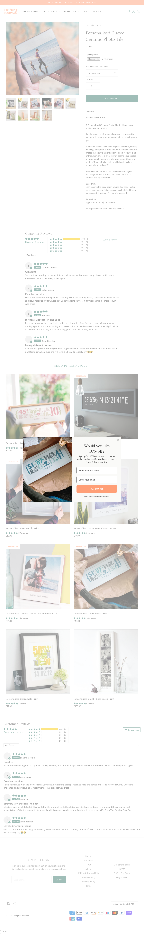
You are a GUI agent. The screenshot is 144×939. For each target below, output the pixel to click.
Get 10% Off (96, 489)
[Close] (118, 440)
